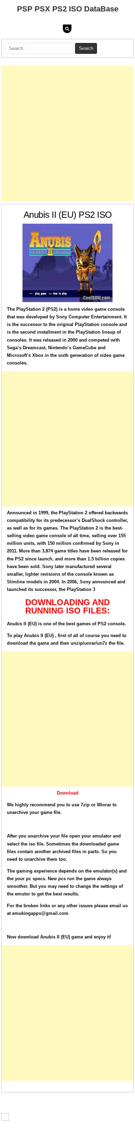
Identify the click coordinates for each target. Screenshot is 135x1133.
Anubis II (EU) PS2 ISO (68, 214)
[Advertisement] (67, 133)
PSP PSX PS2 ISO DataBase (67, 9)
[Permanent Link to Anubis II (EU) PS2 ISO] (67, 263)
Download (67, 793)
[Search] (67, 29)
